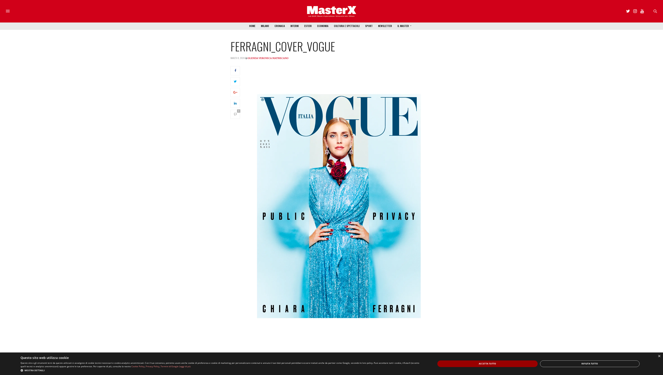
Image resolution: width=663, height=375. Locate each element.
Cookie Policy (138, 366)
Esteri (308, 26)
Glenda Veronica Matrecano (268, 58)
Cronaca (280, 26)
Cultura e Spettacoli (347, 26)
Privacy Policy (152, 366)
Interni (294, 26)
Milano (265, 26)
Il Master (403, 26)
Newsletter (385, 26)
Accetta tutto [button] (487, 363)
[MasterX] (331, 11)
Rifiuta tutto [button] (590, 363)
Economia (322, 26)
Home (252, 26)
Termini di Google (170, 366)
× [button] (659, 356)
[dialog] (331, 364)
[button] (222, 370)
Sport (369, 26)
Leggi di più (185, 366)
